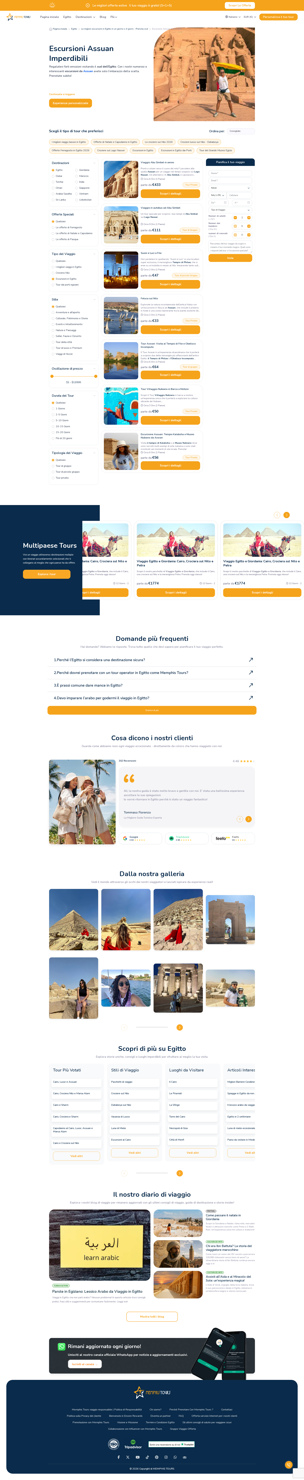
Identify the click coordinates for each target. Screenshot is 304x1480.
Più (112, 17)
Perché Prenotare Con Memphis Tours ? (191, 1409)
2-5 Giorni (61, 414)
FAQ (181, 1416)
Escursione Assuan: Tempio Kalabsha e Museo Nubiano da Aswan (167, 436)
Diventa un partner (160, 1416)
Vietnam (83, 193)
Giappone (84, 188)
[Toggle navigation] (34, 17)
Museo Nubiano (183, 442)
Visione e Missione (127, 1422)
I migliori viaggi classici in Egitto (69, 142)
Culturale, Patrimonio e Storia (71, 318)
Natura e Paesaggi (65, 330)
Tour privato (62, 478)
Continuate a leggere (62, 94)
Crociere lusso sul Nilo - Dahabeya (199, 142)
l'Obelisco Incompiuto (182, 358)
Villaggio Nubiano (164, 395)
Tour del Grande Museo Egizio (215, 150)
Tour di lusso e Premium (68, 348)
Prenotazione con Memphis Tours (91, 1422)
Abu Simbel (191, 213)
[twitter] (128, 1457)
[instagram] (166, 1457)
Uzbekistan (85, 200)
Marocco (84, 176)
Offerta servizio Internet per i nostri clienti (214, 1416)
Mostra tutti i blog (152, 1317)
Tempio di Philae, (182, 262)
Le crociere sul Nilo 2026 (159, 142)
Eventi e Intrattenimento (68, 324)
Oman (58, 188)
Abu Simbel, (173, 174)
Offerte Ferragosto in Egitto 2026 (70, 150)
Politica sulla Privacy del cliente (84, 1416)
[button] (233, 17)
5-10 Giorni (61, 420)
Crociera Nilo (62, 273)
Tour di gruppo (63, 466)
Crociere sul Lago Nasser (111, 150)
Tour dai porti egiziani (67, 284)
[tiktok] (147, 1457)
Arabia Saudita (63, 193)
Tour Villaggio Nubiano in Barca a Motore (165, 389)
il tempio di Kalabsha (159, 442)
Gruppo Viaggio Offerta (183, 1429)
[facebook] (119, 1457)
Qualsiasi (60, 221)
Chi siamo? (156, 1409)
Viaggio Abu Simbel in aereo (157, 162)
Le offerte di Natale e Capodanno (73, 233)
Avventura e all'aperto (67, 312)
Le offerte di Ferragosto (68, 227)
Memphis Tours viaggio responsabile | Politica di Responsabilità (107, 1409)
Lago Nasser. (151, 217)
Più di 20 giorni (63, 438)
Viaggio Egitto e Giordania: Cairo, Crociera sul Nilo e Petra (88, 563)
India (81, 182)
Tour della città (63, 342)
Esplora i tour (47, 574)
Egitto (67, 17)
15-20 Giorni (62, 432)
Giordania (84, 170)
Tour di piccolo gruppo (67, 472)
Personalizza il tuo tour (278, 17)
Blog (103, 17)
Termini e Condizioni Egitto (160, 1422)
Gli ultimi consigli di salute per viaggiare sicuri (207, 1422)
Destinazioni (84, 17)
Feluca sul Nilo (149, 298)
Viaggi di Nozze (64, 354)
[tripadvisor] (185, 1457)
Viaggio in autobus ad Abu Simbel (160, 208)
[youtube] (138, 1457)
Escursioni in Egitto (143, 150)
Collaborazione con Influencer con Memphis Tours (135, 1429)
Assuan (88, 71)
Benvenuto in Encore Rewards (125, 1416)
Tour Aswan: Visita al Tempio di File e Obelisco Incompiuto (168, 345)
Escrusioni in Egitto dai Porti (176, 150)
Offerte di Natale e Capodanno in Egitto (115, 142)
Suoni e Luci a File (151, 253)
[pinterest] (156, 1457)
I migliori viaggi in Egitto (68, 267)
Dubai (58, 176)
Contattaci (226, 1409)
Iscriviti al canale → (85, 1364)
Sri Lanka (60, 200)
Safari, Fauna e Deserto (68, 336)
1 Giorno (60, 408)
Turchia (59, 182)
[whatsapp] (175, 1457)
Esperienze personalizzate (70, 103)
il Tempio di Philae (158, 358)
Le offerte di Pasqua (66, 239)
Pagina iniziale (49, 17)
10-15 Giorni (62, 426)
